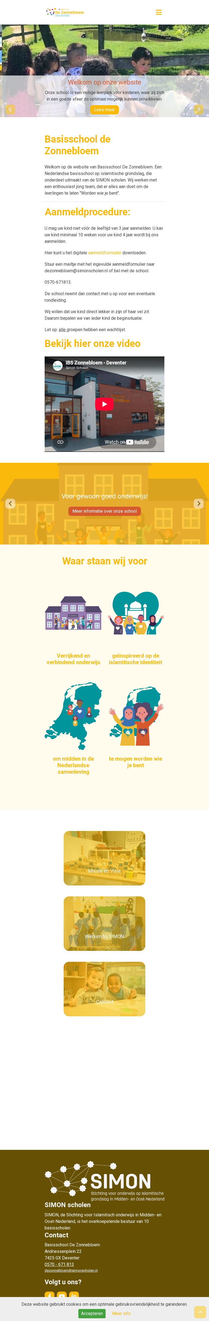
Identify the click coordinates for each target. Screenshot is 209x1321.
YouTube (62, 1296)
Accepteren (92, 1313)
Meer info (121, 1313)
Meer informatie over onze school (104, 511)
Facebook (49, 1296)
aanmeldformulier (104, 252)
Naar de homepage (89, 12)
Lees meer (104, 109)
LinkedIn (74, 1296)
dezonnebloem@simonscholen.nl (71, 1270)
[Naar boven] (200, 1312)
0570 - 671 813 (59, 1264)
